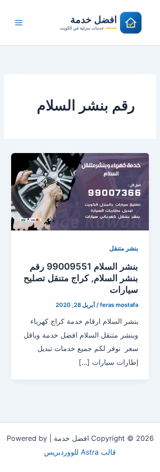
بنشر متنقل (123, 248)
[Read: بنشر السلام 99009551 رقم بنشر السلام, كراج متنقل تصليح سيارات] (80, 190)
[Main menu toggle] (18, 22)
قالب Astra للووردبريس (80, 452)
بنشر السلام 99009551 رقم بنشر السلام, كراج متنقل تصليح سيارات (81, 278)
